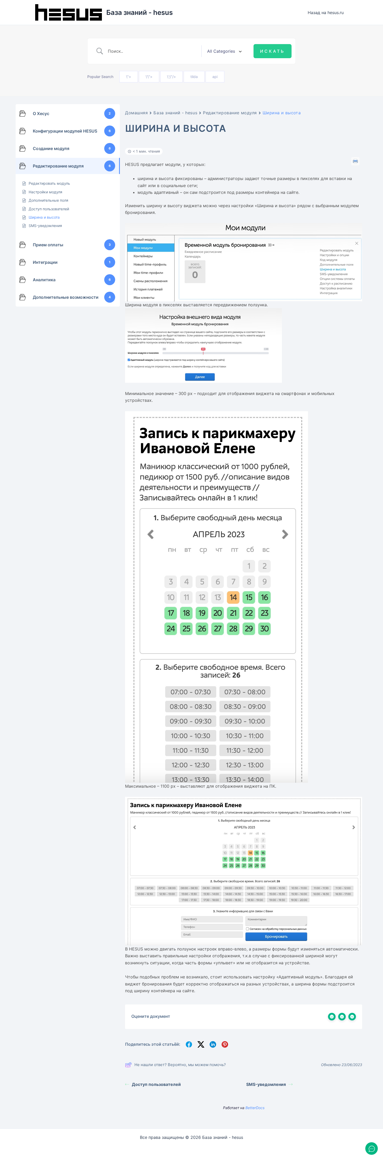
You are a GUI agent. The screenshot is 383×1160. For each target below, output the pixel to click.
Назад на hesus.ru (326, 12)
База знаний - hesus (139, 12)
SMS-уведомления (266, 1084)
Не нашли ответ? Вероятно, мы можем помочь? (180, 1064)
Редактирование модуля (230, 112)
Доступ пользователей (156, 1084)
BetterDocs (254, 1107)
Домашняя (136, 112)
